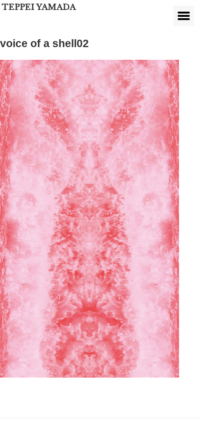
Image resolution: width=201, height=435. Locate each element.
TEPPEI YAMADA (39, 7)
